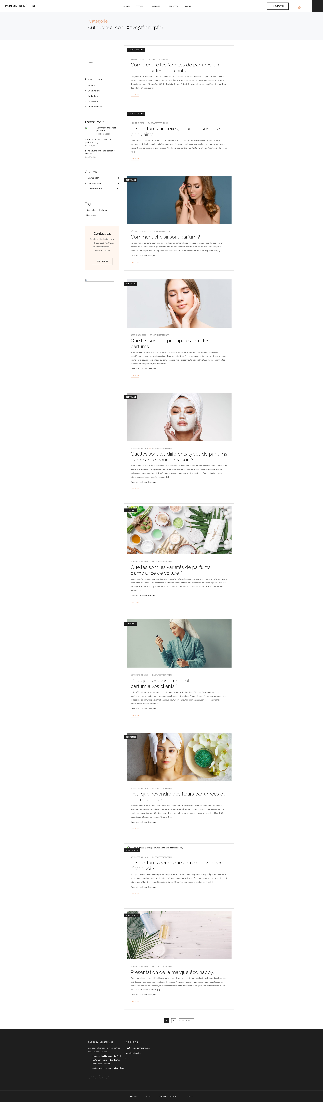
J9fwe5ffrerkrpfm (159, 59)
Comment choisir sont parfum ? (165, 237)
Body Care (131, 180)
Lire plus (135, 95)
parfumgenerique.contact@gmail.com (108, 1068)
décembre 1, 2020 (138, 335)
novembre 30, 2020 (139, 448)
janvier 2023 (93, 178)
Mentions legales (133, 1053)
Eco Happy (173, 6)
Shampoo (152, 255)
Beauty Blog (132, 850)
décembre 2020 (95, 183)
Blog (148, 1096)
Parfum (139, 6)
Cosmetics (131, 510)
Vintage (187, 6)
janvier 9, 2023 (137, 59)
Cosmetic (135, 255)
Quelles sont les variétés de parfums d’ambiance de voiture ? (170, 570)
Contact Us (102, 261)
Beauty (91, 85)
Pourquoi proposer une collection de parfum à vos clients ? (171, 683)
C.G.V (128, 1058)
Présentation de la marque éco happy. (172, 972)
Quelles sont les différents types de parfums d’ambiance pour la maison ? (179, 457)
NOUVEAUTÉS (278, 6)
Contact (189, 1096)
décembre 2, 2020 (138, 231)
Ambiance (156, 6)
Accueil (126, 6)
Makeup (143, 255)
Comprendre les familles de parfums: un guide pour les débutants (175, 67)
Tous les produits (167, 1096)
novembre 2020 (95, 188)
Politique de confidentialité (138, 1048)
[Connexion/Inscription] (262, 6)
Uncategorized (136, 50)
